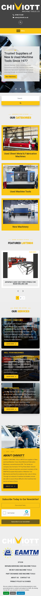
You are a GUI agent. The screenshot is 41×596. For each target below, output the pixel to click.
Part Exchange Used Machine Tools (20, 574)
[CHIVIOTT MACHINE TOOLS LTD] (20, 541)
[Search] (20, 103)
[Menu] (18, 31)
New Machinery (11, 77)
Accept (6, 593)
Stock (20, 562)
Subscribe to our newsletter (20, 522)
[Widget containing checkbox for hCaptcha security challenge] (15, 512)
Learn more (21, 593)
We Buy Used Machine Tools (20, 570)
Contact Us (25, 578)
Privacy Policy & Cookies (20, 581)
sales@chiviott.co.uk (21, 17)
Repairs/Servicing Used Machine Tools (20, 566)
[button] (16, 89)
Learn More (10, 344)
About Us (9, 486)
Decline (13, 593)
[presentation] (18, 291)
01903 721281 (19, 15)
